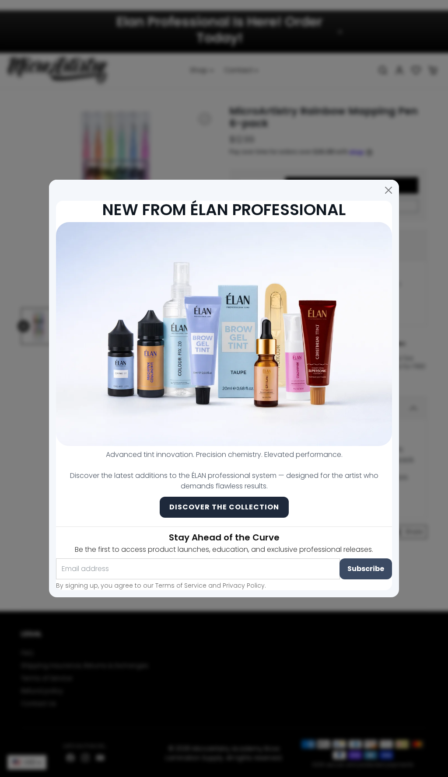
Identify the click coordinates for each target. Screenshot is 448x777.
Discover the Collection (224, 507)
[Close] (389, 190)
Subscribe (365, 569)
